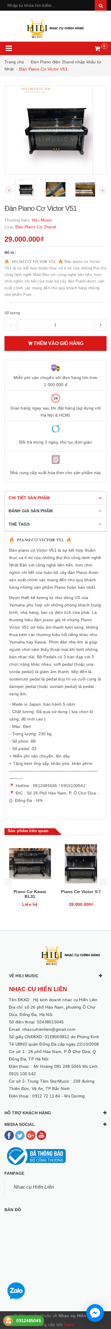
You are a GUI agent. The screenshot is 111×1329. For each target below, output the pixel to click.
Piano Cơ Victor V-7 (81, 891)
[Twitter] (20, 1135)
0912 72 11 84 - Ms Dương (58, 1096)
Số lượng (12, 313)
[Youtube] (41, 1135)
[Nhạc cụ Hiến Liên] (55, 26)
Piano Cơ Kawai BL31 (30, 894)
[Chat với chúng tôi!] (95, 1313)
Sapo (69, 1324)
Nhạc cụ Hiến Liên (34, 1187)
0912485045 (28, 1320)
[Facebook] (9, 1135)
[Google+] (31, 1135)
